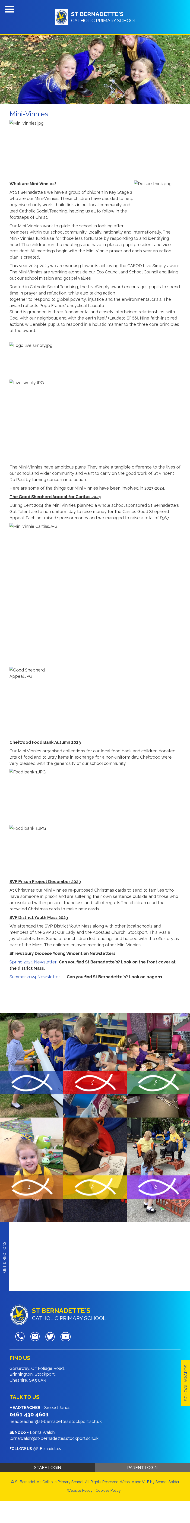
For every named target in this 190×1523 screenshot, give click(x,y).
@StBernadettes (47, 1449)
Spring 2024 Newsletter (33, 961)
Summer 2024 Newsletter (35, 976)
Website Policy (79, 1490)
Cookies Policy (108, 1490)
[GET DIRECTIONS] (4, 1224)
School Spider (167, 1482)
